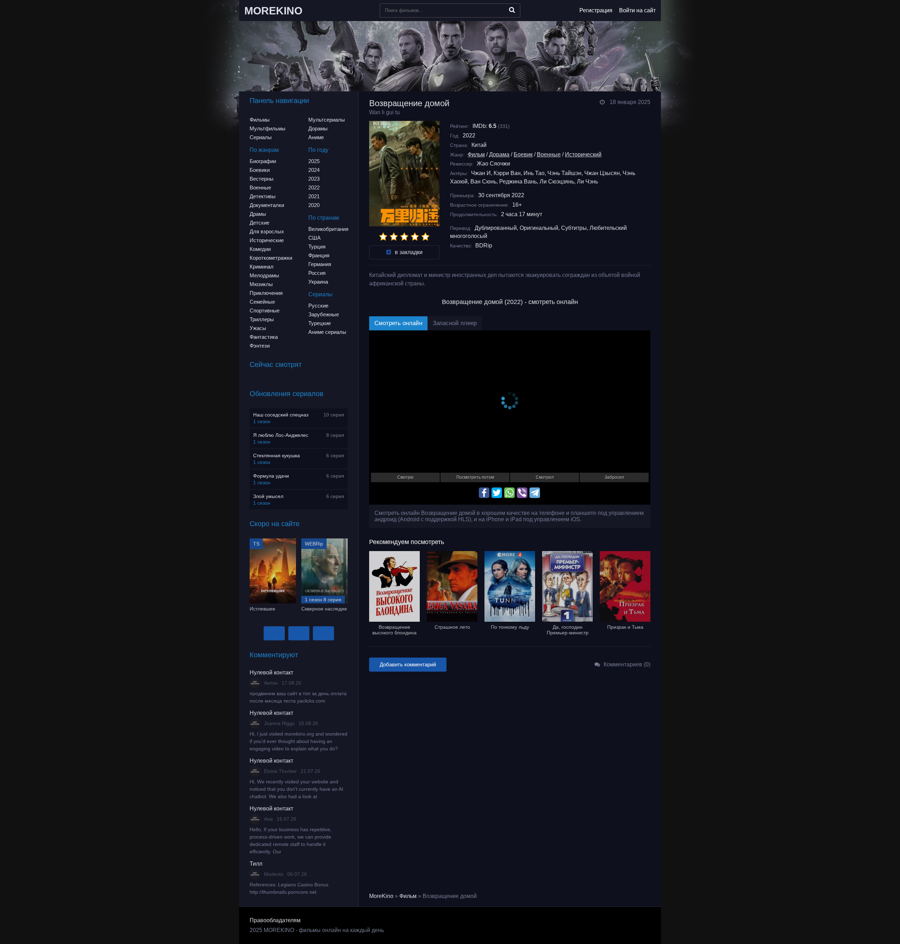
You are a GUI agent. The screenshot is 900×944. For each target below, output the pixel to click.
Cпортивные (264, 310)
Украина (318, 282)
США (314, 238)
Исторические (267, 240)
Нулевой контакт (271, 672)
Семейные (262, 302)
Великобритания (328, 229)
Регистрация (595, 10)
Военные (260, 187)
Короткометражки (271, 258)
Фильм (476, 154)
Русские (318, 306)
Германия (319, 264)
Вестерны (262, 179)
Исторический (583, 154)
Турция (317, 247)
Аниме (316, 137)
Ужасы (258, 328)
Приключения (266, 293)
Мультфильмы (267, 128)
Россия (317, 273)
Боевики (260, 170)
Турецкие (319, 323)
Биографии (263, 161)
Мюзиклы (261, 284)
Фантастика (264, 337)
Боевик (523, 154)
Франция (318, 255)
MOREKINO (273, 11)
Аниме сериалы (327, 332)
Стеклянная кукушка (276, 455)
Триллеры (262, 319)
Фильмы (260, 120)
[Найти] (512, 10)
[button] (274, 633)
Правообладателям (275, 920)
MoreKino (381, 896)
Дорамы (318, 128)
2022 (314, 187)
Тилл (256, 864)
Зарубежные (323, 314)
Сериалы (261, 137)
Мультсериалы (326, 120)
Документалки (267, 205)
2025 (314, 161)
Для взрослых (267, 231)
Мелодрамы (264, 275)
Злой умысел (268, 496)
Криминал (262, 267)
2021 (314, 196)
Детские (259, 223)
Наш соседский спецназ (280, 415)
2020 (314, 205)
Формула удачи (271, 476)
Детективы (263, 196)
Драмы (258, 214)
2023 (314, 179)
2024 (314, 170)
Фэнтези (260, 346)
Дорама (499, 154)
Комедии (260, 249)
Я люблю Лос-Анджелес (280, 435)
